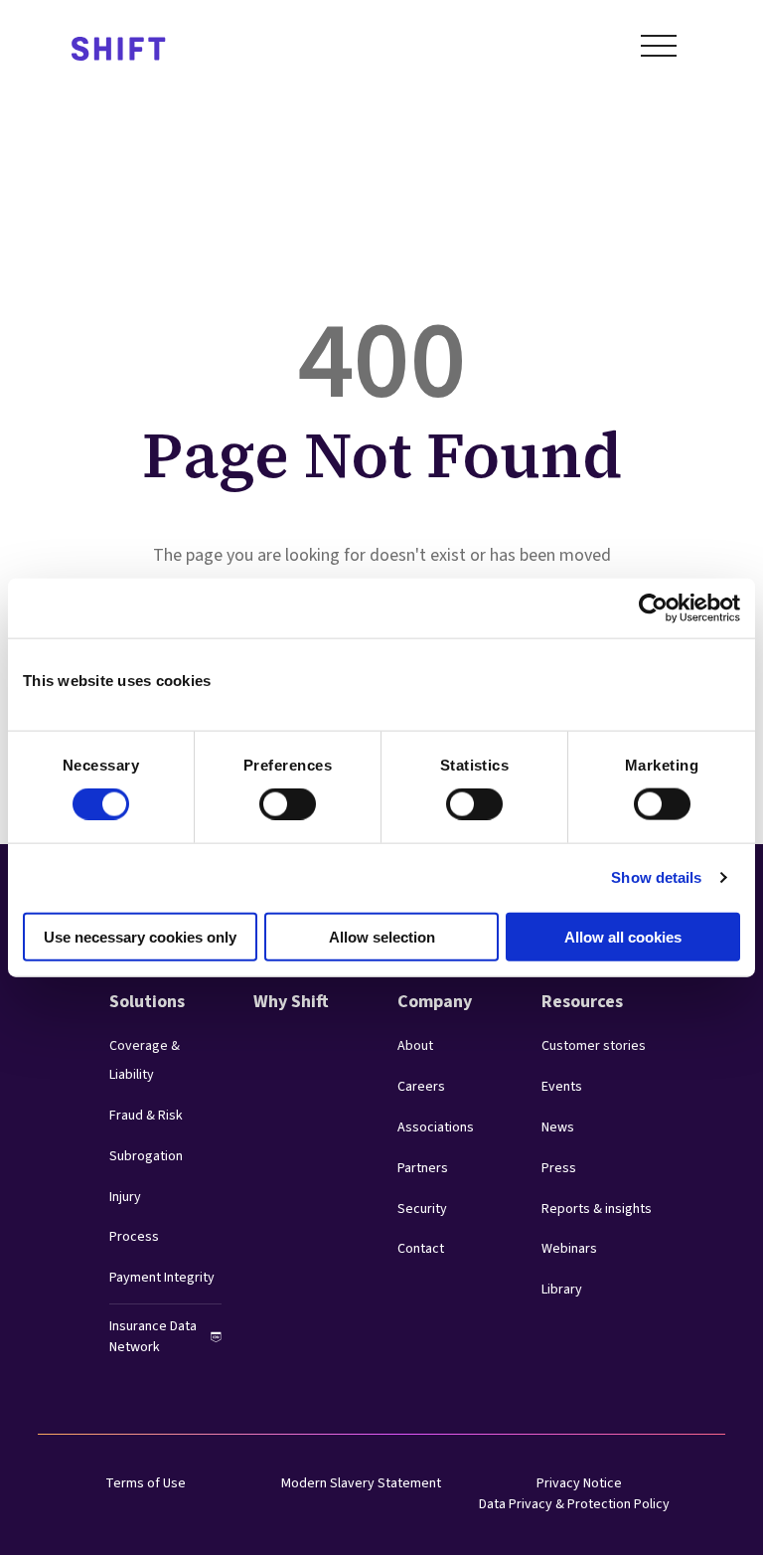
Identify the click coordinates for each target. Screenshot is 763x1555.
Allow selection (382, 936)
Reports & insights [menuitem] (596, 1209)
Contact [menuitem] (420, 1249)
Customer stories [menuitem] (593, 1046)
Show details (656, 877)
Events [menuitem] (561, 1087)
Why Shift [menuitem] (291, 1001)
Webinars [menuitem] (569, 1249)
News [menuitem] (557, 1127)
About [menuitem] (415, 1046)
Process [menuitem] (134, 1237)
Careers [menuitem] (421, 1087)
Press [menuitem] (558, 1168)
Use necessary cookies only (140, 936)
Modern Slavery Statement (361, 1483)
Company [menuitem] (434, 1001)
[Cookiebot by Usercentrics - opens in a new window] (653, 608)
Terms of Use (145, 1483)
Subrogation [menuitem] (146, 1156)
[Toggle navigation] (658, 50)
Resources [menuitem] (582, 1001)
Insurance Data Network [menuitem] (153, 1336)
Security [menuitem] (422, 1209)
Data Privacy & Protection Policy (574, 1504)
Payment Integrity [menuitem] (162, 1278)
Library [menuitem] (561, 1289)
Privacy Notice (579, 1483)
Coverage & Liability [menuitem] (144, 1060)
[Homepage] (119, 50)
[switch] (269, 798)
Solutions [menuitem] (147, 1001)
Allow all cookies (623, 936)
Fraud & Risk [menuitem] (146, 1115)
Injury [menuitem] (125, 1197)
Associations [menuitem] (435, 1127)
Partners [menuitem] (422, 1168)
